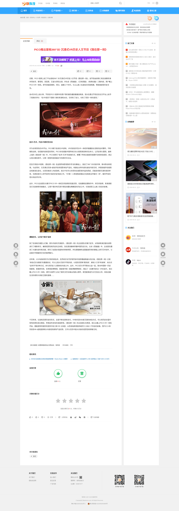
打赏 (51, 417)
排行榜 (74, 11)
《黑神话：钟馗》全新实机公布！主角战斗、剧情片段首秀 (140, 100)
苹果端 (55, 3)
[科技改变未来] (27, 3)
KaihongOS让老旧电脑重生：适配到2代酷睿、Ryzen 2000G (141, 79)
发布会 (90, 11)
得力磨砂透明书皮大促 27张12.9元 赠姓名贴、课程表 (141, 152)
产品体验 (57, 11)
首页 (25, 11)
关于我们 (32, 477)
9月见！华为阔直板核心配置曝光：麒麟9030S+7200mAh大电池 (140, 93)
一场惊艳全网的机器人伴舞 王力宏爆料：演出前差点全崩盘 (141, 86)
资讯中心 (32, 17)
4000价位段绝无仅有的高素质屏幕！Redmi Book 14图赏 (49, 359)
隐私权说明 (32, 480)
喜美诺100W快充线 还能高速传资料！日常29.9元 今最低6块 (141, 72)
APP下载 (15, 249)
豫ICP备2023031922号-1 (78, 503)
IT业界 (38, 17)
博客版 (62, 3)
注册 (153, 3)
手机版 (40, 3)
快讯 (33, 71)
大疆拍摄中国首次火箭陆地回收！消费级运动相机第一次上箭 (141, 114)
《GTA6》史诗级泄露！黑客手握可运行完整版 (139, 32)
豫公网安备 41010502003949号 (99, 503)
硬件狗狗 (121, 11)
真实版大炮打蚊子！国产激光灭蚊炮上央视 (138, 30)
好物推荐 (105, 11)
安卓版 (48, 3)
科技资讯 (43, 17)
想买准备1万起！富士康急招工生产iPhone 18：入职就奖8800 (141, 65)
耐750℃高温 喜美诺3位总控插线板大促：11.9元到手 (141, 216)
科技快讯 (39, 11)
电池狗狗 (137, 11)
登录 (149, 3)
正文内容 (26, 41)
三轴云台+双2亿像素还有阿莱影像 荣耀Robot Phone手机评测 (140, 107)
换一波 (153, 43)
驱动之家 (153, 11)
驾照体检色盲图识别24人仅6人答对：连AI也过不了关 (141, 58)
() (58, 65)
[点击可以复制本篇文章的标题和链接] (61, 65)
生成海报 (96, 417)
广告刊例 (53, 484)
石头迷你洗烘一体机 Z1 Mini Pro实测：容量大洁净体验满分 (140, 51)
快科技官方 (80, 480)
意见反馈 (53, 480)
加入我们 (53, 477)
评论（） (40, 41)
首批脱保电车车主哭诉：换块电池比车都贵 (138, 27)
